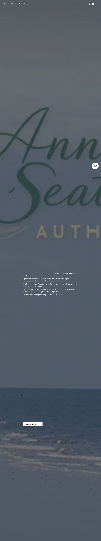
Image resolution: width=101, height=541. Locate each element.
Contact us (23, 4)
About (13, 4)
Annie (29, 284)
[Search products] (95, 166)
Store (6, 4)
